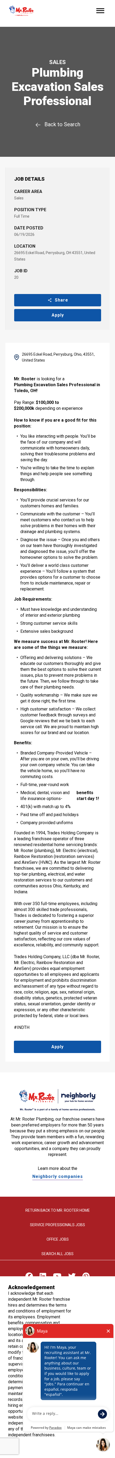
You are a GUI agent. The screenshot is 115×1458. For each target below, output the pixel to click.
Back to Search (62, 124)
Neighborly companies (57, 1176)
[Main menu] (100, 10)
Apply (58, 315)
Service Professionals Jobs (57, 1225)
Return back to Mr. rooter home (57, 1210)
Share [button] (61, 300)
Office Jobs (58, 1239)
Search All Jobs (57, 1254)
